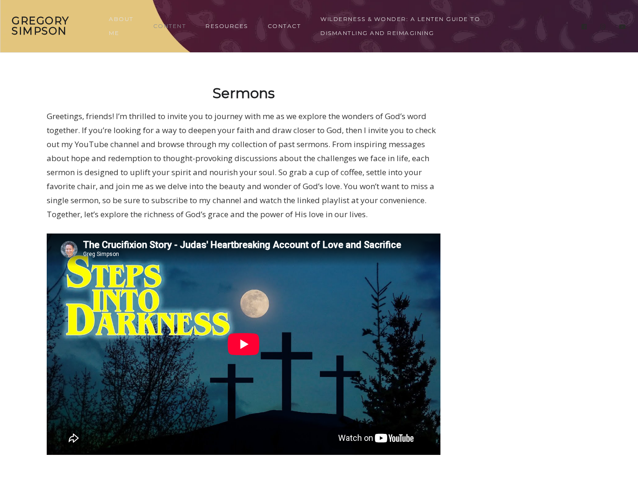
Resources (227, 25)
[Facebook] (584, 26)
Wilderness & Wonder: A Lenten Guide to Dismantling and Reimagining (400, 25)
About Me (121, 25)
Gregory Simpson (41, 26)
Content (169, 25)
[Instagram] (603, 26)
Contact (284, 25)
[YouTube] (622, 26)
